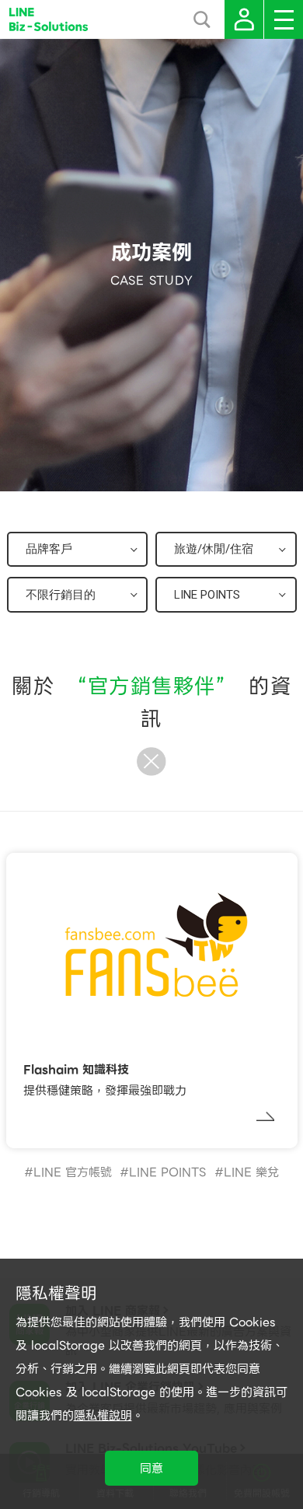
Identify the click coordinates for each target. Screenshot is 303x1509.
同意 (151, 1468)
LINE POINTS (167, 1172)
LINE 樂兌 (251, 1172)
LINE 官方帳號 (72, 1172)
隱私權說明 (103, 1415)
